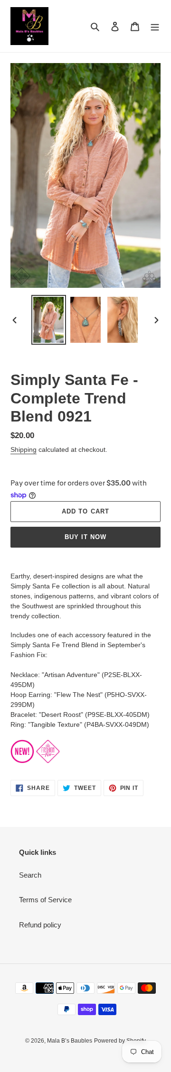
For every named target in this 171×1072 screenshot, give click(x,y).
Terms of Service (45, 900)
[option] (48, 320)
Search (30, 875)
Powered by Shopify (120, 1040)
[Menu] (155, 26)
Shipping (23, 449)
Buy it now (85, 537)
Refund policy (40, 925)
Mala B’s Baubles (69, 1040)
